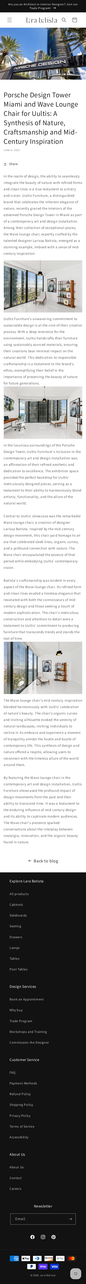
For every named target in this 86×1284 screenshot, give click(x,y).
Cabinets (16, 904)
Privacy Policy (20, 1115)
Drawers (16, 937)
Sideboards (18, 915)
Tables (15, 958)
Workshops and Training (28, 1032)
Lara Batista (48, 1275)
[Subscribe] (70, 1219)
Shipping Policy (21, 1105)
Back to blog (46, 861)
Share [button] (13, 164)
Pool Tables (19, 969)
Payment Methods (23, 1083)
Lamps (15, 948)
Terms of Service (22, 1126)
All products (19, 894)
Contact (16, 1178)
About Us (17, 1167)
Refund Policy (20, 1094)
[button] (9, 20)
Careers (15, 1188)
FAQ (13, 1072)
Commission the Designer (29, 1042)
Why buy (16, 1010)
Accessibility (19, 1137)
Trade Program (21, 1021)
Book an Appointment (27, 999)
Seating (15, 926)
